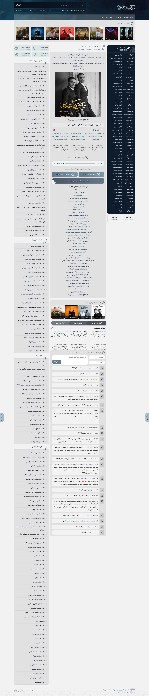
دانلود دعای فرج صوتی (38, 429)
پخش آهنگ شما (107, 17)
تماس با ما (119, 17)
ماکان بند (118, 155)
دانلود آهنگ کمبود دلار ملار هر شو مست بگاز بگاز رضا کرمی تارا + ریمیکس (31, 72)
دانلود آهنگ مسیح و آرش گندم (36, 342)
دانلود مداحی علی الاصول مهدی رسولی (33, 403)
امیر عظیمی (130, 68)
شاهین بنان (118, 121)
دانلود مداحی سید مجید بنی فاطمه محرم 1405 (31, 385)
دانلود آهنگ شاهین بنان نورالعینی (35, 492)
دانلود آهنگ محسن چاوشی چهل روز (34, 277)
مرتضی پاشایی (117, 177)
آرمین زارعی (118, 55)
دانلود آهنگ (84, 55)
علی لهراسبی (130, 139)
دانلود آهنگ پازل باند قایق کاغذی (89, 46)
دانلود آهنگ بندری (39, 626)
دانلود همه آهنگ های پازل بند (80, 181)
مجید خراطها (117, 158)
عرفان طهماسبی (116, 130)
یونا (120, 211)
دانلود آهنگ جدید (40, 560)
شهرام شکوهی (117, 124)
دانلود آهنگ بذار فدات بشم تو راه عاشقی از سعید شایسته (31, 208)
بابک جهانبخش (117, 74)
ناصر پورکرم (130, 202)
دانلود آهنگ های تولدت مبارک (36, 298)
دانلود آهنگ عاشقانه (39, 565)
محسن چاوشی (129, 164)
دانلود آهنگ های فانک (38, 591)
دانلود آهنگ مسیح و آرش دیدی (36, 264)
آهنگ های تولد (60, 323)
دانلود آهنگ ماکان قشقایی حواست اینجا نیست (31, 102)
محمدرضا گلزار (117, 174)
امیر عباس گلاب (117, 64)
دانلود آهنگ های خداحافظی (37, 652)
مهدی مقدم (130, 192)
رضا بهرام (118, 99)
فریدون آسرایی (117, 149)
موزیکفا (128, 218)
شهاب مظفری (129, 124)
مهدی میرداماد (117, 192)
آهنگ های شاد (77, 323)
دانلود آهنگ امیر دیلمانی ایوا (36, 157)
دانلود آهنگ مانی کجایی (38, 466)
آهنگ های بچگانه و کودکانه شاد (35, 600)
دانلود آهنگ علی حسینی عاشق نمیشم (34, 457)
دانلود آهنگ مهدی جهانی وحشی (35, 479)
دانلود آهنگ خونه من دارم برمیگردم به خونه (32, 86)
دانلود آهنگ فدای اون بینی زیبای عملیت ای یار (31, 165)
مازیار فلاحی (130, 155)
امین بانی (118, 68)
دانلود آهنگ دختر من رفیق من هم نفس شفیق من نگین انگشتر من (31, 220)
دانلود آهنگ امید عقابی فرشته (36, 272)
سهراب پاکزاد (130, 111)
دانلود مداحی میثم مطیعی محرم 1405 (34, 389)
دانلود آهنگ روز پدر (39, 573)
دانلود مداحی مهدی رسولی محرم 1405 (33, 394)
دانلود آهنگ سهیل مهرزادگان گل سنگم (33, 316)
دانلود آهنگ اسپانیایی (38, 639)
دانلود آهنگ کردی (40, 682)
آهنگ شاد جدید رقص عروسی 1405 (34, 290)
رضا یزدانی (130, 105)
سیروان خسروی (116, 114)
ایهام (119, 71)
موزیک (87, 58)
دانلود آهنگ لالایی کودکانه (37, 552)
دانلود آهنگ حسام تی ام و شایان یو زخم (33, 119)
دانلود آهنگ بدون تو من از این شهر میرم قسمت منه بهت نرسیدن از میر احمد (31, 91)
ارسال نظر (56, 362)
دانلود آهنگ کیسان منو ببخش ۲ (35, 483)
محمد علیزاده (129, 170)
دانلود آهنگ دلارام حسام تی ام (36, 226)
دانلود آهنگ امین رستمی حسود (36, 97)
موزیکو (114, 218)
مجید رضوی (130, 161)
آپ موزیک (126, 7)
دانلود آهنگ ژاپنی (40, 643)
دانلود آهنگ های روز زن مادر (36, 595)
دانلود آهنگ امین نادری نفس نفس (35, 128)
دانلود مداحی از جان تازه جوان (36, 376)
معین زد (131, 186)
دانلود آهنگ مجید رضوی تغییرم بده (34, 311)
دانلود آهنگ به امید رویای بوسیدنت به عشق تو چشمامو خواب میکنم (32, 80)
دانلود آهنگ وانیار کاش (38, 539)
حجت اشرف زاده (116, 86)
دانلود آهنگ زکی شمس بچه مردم (35, 259)
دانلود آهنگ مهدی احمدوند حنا (36, 351)
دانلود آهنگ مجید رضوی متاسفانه (35, 333)
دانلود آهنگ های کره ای (38, 647)
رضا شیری (130, 102)
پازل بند (91, 125)
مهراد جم (118, 195)
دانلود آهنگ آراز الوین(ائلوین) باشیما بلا (33, 174)
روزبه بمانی (118, 105)
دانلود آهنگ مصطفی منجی (37, 123)
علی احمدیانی (129, 133)
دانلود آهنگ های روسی (38, 634)
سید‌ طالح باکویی (128, 114)
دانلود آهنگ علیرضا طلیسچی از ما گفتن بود (32, 294)
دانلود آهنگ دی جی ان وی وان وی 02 (34, 132)
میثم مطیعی (117, 199)
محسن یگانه (130, 167)
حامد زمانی (130, 83)
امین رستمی (130, 71)
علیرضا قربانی (129, 146)
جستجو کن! (19, 5)
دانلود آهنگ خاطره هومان (37, 235)
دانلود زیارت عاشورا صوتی (37, 420)
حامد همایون (117, 83)
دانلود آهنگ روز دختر (39, 582)
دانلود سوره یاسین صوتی (37, 424)
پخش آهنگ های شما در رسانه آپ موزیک (38, 11)
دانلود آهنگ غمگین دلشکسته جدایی (34, 617)
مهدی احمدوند (117, 186)
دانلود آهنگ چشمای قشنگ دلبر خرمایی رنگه (32, 152)
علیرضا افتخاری (129, 142)
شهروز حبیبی (117, 127)
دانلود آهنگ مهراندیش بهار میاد (35, 106)
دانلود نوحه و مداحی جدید (37, 569)
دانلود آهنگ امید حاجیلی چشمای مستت (33, 518)
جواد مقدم (118, 80)
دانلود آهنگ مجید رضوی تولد (36, 346)
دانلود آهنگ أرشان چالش (37, 161)
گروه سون (118, 152)
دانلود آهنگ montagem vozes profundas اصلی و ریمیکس (31, 528)
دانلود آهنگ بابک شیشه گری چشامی (34, 183)
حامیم (131, 86)
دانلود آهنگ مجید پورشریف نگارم (35, 187)
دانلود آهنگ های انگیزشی (37, 665)
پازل (79, 55)
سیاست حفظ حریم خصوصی (26, 691)
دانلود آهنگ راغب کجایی (38, 488)
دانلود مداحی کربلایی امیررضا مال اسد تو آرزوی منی (31, 363)
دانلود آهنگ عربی (40, 630)
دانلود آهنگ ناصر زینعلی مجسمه (35, 329)
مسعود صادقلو (129, 183)
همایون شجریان (116, 205)
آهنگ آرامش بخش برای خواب (36, 604)
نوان (132, 205)
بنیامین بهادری (129, 77)
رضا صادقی (118, 102)
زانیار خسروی (129, 108)
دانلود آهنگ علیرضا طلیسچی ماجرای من (33, 268)
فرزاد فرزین (130, 149)
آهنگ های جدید (97, 323)
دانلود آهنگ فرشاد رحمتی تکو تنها (35, 141)
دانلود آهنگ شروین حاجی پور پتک (35, 215)
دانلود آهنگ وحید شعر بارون (36, 523)
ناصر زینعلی (117, 202)
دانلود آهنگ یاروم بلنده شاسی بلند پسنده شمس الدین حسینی (31, 197)
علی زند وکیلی (129, 136)
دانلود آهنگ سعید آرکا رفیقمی (36, 170)
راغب (119, 96)
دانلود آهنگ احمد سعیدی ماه (36, 115)
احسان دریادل (129, 61)
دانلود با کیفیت (89, 174)
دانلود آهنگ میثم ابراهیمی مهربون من (34, 281)
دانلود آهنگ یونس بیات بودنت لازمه (34, 285)
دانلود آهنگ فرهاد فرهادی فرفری (35, 470)
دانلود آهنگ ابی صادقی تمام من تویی (34, 136)
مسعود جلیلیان (116, 180)
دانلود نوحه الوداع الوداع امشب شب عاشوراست (31, 407)
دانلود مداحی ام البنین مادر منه (36, 398)
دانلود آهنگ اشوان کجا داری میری (35, 462)
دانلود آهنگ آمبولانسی (38, 674)
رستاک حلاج (130, 99)
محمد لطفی (117, 170)
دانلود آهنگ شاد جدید (38, 556)
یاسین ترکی (118, 208)
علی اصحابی (117, 133)
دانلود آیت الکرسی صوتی (38, 416)
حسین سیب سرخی (128, 89)
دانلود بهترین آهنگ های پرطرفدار (35, 543)
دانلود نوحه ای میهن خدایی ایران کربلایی (33, 325)
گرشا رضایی (130, 152)
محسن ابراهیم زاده (115, 161)
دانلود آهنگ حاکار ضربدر (38, 67)
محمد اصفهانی (117, 167)
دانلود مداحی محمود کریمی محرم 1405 (33, 381)
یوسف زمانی (130, 211)
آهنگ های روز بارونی (39, 660)
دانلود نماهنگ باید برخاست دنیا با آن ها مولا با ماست (31, 370)
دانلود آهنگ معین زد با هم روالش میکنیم (33, 303)
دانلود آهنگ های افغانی (38, 608)
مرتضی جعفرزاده (128, 180)
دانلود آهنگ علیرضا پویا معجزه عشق (34, 497)
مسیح (119, 183)
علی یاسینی (118, 139)
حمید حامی (118, 89)
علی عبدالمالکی (117, 136)
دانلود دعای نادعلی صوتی (37, 433)
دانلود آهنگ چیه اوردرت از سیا (36, 178)
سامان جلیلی (117, 108)
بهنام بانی (118, 77)
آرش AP (131, 55)
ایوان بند (131, 74)
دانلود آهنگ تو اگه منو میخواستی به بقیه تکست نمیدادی (31, 146)
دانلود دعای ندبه (40, 437)
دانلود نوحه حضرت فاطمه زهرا (36, 411)
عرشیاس (131, 130)
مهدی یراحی (130, 195)
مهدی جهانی (130, 189)
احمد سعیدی (117, 61)
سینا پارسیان (130, 117)
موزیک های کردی (40, 621)
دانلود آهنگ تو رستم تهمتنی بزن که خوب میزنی (31, 307)
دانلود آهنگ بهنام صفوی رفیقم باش (34, 514)
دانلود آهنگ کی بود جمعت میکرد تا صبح (33, 192)
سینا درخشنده (117, 117)
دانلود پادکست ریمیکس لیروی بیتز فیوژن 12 (32, 534)
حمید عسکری (129, 93)
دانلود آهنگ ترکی (40, 578)
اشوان (131, 64)
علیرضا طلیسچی (116, 142)
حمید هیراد (130, 96)
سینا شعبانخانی (129, 121)
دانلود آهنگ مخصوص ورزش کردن (35, 613)
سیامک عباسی (117, 111)
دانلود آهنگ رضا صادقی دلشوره (36, 110)
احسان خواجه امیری (115, 58)
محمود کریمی (129, 177)
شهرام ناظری (130, 127)
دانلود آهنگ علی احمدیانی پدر (36, 453)
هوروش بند (130, 208)
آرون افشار (130, 58)
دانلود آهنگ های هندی (38, 669)
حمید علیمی (117, 93)
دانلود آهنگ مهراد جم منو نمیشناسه (34, 338)
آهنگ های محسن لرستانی (37, 678)
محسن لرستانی (117, 164)
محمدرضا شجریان (128, 174)
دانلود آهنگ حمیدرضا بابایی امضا (35, 475)
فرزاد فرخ (118, 146)
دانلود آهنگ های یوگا (39, 656)
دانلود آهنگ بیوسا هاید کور (37, 203)
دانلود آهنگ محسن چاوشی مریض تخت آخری (31, 320)
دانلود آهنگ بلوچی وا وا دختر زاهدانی (34, 231)
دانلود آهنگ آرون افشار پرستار (36, 505)
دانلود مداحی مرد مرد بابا (37, 501)
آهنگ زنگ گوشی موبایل (38, 586)
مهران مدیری (129, 199)
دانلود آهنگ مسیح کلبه (38, 510)
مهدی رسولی (117, 189)
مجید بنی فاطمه (129, 158)
